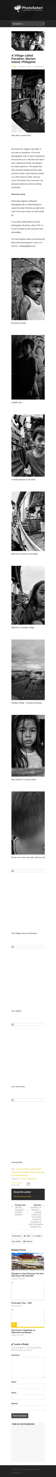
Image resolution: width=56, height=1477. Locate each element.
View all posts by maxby (23, 1196)
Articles (23, 1179)
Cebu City (19, 1169)
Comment (15, 1355)
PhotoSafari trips (21, 1175)
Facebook (21, 229)
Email (14, 1393)
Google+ (38, 1236)
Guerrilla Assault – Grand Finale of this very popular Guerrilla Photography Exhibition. (36, 1217)
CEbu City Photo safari (32, 1169)
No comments (39, 66)
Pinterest (28, 1241)
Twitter (28, 1236)
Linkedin (17, 1241)
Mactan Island (16, 1172)
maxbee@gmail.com (27, 246)
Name (14, 1382)
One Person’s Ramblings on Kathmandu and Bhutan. (23, 1331)
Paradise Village (29, 1172)
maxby (13, 66)
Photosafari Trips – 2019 (21, 1303)
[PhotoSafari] (28, 12)
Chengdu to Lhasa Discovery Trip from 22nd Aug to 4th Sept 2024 (27, 1275)
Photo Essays (32, 1179)
